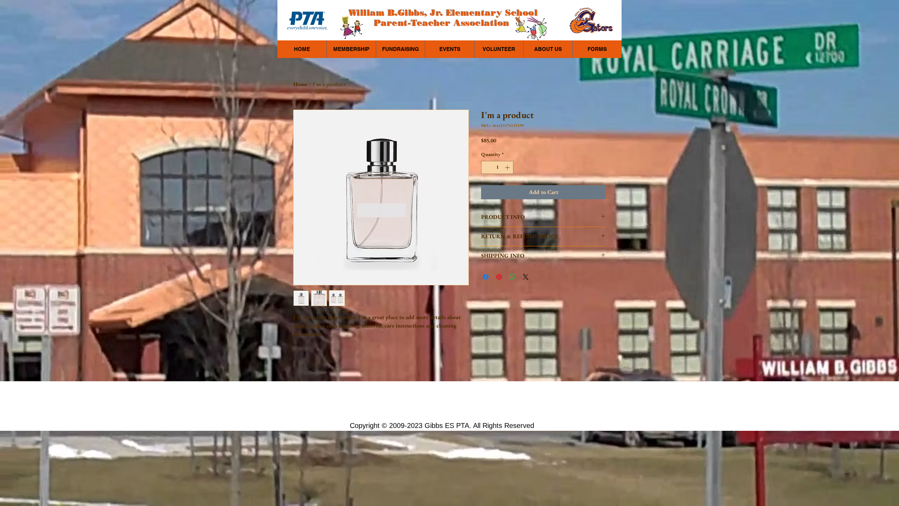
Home (300, 84)
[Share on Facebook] (485, 277)
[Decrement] (486, 167)
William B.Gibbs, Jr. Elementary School (443, 13)
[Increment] (508, 167)
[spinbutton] (497, 167)
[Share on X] (525, 277)
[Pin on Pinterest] (499, 277)
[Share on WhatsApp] (512, 277)
